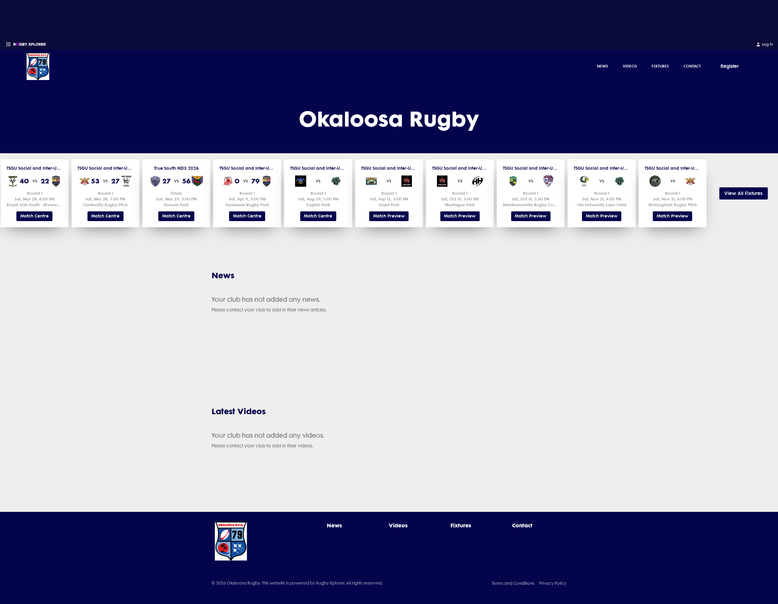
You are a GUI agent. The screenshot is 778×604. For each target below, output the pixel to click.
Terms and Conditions (513, 583)
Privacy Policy (552, 583)
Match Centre (34, 216)
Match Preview (389, 216)
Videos (630, 66)
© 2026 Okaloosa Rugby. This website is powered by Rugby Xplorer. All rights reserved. (297, 583)
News (602, 66)
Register (730, 66)
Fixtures (660, 66)
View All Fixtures (743, 193)
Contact (692, 66)
